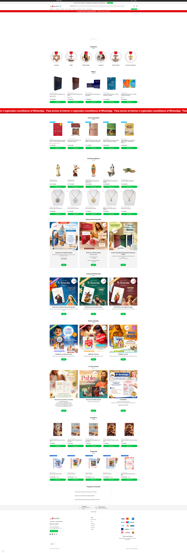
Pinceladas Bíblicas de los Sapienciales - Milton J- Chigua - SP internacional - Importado (128, 141)
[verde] (123, 97)
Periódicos (74, 9)
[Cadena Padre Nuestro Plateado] (75, 197)
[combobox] (97, 6)
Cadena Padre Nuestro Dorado (90, 208)
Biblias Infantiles (86, 65)
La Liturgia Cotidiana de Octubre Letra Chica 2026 (111, 441)
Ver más (57, 0)
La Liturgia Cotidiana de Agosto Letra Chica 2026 (57, 441)
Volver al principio (93, 511)
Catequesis (101, 65)
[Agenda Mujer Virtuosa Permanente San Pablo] (129, 463)
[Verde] (55, 96)
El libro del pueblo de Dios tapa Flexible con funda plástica (93, 95)
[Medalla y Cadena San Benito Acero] (58, 197)
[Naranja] (53, 96)
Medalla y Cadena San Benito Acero (56, 208)
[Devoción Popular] (115, 57)
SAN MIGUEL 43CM (70, 180)
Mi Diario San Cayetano (107, 473)
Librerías (83, 9)
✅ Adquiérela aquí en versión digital (104, 11)
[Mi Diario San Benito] (93, 463)
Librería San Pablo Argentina (55, 548)
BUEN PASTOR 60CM (53, 180)
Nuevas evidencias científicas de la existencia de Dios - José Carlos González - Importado (58, 141)
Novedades (58, 9)
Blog (131, 0)
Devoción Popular (116, 65)
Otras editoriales (89, 9)
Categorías (51, 9)
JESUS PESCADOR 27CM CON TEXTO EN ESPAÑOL (110, 181)
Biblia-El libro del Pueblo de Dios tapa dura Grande (74, 95)
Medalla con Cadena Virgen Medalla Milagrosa (109, 209)
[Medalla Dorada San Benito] (129, 197)
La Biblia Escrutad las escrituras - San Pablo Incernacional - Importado (111, 95)
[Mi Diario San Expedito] (75, 463)
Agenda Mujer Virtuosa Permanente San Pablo (128, 474)
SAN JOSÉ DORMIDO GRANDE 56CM (127, 180)
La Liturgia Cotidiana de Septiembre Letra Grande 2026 (92, 441)
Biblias (70, 9)
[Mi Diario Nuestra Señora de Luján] (58, 463)
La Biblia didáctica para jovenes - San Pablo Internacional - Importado (128, 95)
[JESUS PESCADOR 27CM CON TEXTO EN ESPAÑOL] (111, 170)
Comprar (63, 264)
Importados (79, 9)
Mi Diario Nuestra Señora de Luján (56, 473)
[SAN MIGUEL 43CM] (75, 170)
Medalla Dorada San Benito (126, 208)
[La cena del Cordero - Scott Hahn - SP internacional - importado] (75, 130)
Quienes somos (93, 519)
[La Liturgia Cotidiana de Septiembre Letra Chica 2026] (75, 429)
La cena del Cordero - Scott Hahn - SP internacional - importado (74, 141)
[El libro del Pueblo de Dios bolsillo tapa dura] (58, 83)
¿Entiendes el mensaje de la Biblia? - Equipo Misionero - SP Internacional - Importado (93, 141)
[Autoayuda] (56, 57)
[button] (137, 6)
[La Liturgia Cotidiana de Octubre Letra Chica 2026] (111, 429)
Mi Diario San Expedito (71, 473)
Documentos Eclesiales (131, 65)
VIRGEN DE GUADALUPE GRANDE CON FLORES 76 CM (92, 181)
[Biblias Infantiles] (86, 57)
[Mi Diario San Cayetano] (111, 463)
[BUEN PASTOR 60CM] (58, 170)
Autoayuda (56, 65)
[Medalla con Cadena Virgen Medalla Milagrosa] (111, 197)
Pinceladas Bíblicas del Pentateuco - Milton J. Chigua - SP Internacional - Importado (111, 141)
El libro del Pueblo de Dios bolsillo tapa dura (57, 94)
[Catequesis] (101, 57)
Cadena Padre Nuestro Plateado (73, 208)
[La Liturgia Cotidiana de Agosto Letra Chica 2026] (58, 429)
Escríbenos (110, 2)
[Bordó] (51, 96)
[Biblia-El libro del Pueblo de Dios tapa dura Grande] (75, 83)
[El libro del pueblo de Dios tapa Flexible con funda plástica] (93, 83)
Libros (67, 9)
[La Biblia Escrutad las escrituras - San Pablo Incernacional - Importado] (111, 83)
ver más (93, 275)
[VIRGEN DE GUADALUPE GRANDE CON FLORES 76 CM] (93, 170)
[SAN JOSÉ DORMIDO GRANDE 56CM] (129, 170)
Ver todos (93, 73)
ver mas (93, 322)
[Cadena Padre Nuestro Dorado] (93, 197)
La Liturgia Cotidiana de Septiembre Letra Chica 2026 (74, 441)
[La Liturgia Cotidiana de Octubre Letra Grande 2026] (129, 429)
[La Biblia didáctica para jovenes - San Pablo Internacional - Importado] (129, 83)
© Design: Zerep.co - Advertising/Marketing (131, 548)
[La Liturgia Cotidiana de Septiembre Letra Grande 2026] (93, 429)
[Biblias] (71, 57)
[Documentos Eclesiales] (130, 57)
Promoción (63, 9)
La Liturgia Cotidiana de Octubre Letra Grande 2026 (129, 441)
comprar (123, 410)
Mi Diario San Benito (88, 473)
